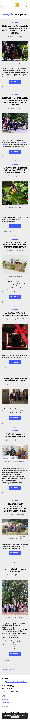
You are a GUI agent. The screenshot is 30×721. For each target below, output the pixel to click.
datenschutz (5, 703)
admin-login (5, 706)
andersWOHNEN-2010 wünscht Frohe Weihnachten (14, 314)
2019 (5, 367)
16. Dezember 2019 (20, 318)
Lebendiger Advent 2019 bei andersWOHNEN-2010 (15, 379)
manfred (12, 36)
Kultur (10, 156)
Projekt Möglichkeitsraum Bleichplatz (15, 570)
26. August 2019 (20, 574)
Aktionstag (8, 492)
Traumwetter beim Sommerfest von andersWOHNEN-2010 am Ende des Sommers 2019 (15, 507)
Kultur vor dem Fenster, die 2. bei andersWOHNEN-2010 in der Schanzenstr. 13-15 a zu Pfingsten (15, 101)
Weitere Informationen (20, 715)
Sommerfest (8, 558)
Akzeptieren (15, 717)
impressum (5, 699)
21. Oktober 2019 (20, 439)
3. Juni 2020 (20, 108)
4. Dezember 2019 (20, 384)
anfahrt (4, 696)
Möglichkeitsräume (7, 660)
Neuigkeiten (15, 22)
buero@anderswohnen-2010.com (16, 682)
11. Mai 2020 (20, 175)
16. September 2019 (20, 514)
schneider (12, 439)
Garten (7, 156)
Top (28, 718)
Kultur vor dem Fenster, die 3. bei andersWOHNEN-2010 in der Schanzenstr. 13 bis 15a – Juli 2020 (15, 29)
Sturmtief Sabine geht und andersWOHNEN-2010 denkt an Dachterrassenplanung (15, 244)
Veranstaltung (8, 86)
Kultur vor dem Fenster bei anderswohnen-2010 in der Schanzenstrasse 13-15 (15, 170)
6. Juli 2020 (20, 36)
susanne (12, 108)
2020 (5, 86)
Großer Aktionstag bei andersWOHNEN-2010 (15, 435)
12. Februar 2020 (20, 250)
